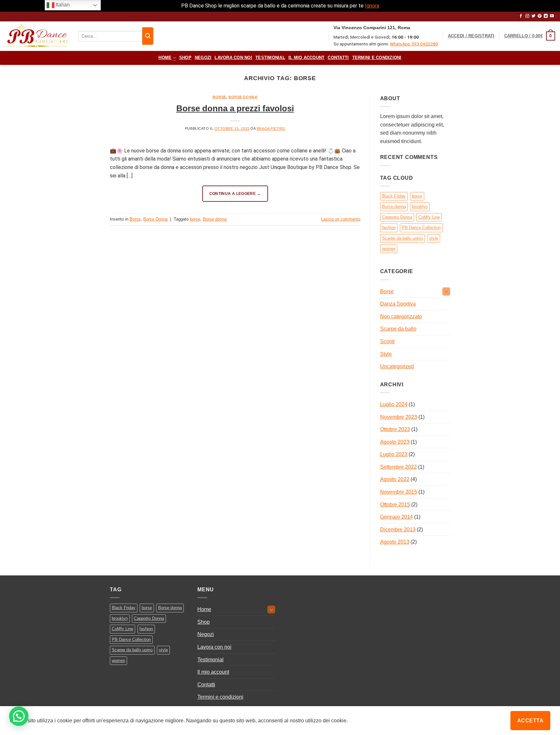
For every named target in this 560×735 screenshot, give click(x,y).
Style (386, 354)
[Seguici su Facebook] (521, 16)
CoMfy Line (429, 217)
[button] (471, 36)
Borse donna (215, 219)
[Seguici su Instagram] (527, 16)
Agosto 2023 (394, 442)
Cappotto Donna (397, 217)
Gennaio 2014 (396, 517)
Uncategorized (397, 366)
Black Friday (394, 196)
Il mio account (306, 57)
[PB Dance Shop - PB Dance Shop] (36, 36)
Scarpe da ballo (398, 328)
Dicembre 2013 (397, 529)
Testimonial (270, 57)
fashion (389, 227)
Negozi (203, 57)
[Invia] (147, 36)
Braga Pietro (271, 128)
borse (195, 219)
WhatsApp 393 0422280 (414, 43)
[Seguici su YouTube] (552, 16)
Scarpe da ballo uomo (402, 238)
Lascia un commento (340, 219)
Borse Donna (242, 97)
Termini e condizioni (377, 57)
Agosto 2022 (394, 479)
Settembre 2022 (398, 467)
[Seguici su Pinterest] (540, 16)
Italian (62, 4)
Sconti (387, 341)
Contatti (338, 57)
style (433, 238)
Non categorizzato (401, 316)
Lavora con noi (233, 57)
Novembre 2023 (398, 417)
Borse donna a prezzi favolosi (235, 108)
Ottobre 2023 (395, 429)
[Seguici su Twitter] (533, 16)
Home (164, 57)
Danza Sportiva (398, 304)
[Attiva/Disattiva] (446, 291)
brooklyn (420, 206)
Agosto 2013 (394, 542)
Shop (185, 57)
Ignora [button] (372, 6)
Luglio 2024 (393, 404)
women (388, 248)
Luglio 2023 (393, 454)
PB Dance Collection (421, 227)
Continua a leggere (235, 193)
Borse (219, 97)
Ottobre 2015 (395, 504)
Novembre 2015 (398, 492)
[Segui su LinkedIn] (546, 16)
